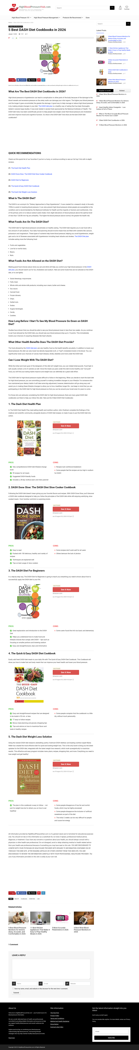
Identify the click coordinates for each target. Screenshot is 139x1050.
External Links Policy (56, 1027)
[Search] (112, 8)
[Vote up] (16, 38)
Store (87, 18)
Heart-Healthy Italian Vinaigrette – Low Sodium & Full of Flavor (110, 108)
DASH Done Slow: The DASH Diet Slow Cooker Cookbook (31, 174)
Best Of (17, 899)
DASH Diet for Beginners (20, 180)
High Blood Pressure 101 (21, 18)
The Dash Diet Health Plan (20, 168)
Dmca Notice (54, 1024)
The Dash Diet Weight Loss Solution (24, 192)
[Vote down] (13, 38)
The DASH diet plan (45, 106)
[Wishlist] (127, 7)
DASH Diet (32, 899)
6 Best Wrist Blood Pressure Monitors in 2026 (82, 930)
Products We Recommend (72, 18)
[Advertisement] (51, 136)
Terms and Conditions (57, 1018)
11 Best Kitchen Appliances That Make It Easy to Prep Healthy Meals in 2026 (40, 931)
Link (38, 899)
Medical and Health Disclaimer (59, 1021)
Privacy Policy (54, 1015)
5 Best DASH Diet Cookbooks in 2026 (112, 120)
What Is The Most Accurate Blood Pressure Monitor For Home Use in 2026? (112, 115)
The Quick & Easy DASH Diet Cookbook (25, 186)
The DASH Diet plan (82, 236)
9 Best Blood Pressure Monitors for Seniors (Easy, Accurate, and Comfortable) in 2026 (17, 931)
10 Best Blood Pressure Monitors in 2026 (113, 125)
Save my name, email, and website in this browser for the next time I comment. (41, 989)
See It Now (66, 426)
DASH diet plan (31, 348)
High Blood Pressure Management (46, 18)
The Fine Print (54, 1013)
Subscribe (111, 1038)
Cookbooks (24, 899)
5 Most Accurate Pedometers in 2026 (60, 929)
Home (10, 22)
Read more (12, 1038)
